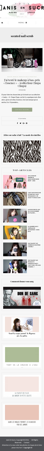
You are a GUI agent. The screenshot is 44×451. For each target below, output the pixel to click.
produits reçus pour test (28, 76)
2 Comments (22, 118)
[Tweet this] (20, 123)
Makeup (15, 76)
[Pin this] (26, 123)
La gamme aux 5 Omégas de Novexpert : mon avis (33, 229)
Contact (26, 442)
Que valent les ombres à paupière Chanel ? (34, 245)
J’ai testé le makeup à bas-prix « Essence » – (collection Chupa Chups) (22, 83)
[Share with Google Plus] (23, 123)
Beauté (9, 76)
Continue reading (22, 109)
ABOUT (22, 14)
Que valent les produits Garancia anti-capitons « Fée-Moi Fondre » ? (34, 263)
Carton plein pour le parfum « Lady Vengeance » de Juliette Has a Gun (34, 195)
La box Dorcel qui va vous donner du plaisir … (34, 211)
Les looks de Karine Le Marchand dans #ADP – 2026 (33, 178)
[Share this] (17, 123)
